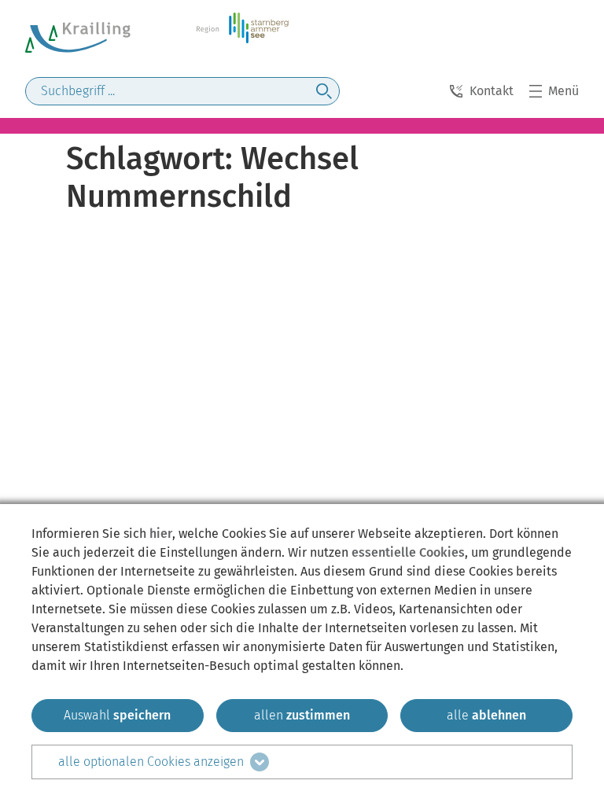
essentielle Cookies (408, 552)
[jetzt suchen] (324, 91)
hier (160, 533)
